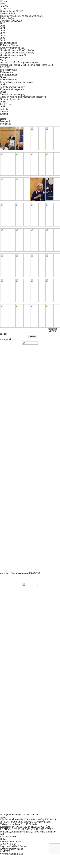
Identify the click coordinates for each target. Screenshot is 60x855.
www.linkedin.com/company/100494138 (20, 573)
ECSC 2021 (6, 67)
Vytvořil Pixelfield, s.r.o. (12, 853)
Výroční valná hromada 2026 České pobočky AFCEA (26, 819)
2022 (2, 33)
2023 (2, 30)
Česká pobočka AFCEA (12, 11)
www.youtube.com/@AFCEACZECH (19, 814)
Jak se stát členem (8, 43)
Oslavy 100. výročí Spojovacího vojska (19, 62)
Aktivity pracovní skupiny (12, 87)
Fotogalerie (5, 57)
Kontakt (4, 114)
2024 (2, 28)
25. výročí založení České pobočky (17, 52)
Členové (4, 111)
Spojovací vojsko (8, 69)
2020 (2, 38)
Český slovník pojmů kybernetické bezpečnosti (23, 96)
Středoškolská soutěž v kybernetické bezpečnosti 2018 (26, 65)
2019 (2, 40)
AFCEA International (10, 841)
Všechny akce (8, 836)
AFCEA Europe (8, 844)
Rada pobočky (7, 18)
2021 (2, 35)
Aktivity (4, 109)
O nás (3, 77)
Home (3, 118)
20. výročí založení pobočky (14, 55)
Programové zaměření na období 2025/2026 (21, 16)
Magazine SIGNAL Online (13, 846)
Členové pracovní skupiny (13, 94)
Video (3, 60)
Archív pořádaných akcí (11, 848)
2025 (2, 25)
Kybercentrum (7, 72)
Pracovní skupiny (8, 79)
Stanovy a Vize (7, 13)
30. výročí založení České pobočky (17, 50)
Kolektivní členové (9, 45)
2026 (2, 23)
